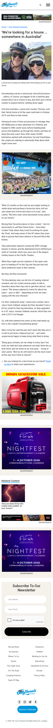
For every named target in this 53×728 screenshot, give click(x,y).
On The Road (13, 670)
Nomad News (13, 646)
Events (13, 661)
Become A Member (27, 709)
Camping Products (13, 675)
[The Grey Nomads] (10, 5)
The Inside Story (13, 665)
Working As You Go (39, 656)
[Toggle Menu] (48, 5)
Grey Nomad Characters (18, 27)
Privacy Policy (39, 675)
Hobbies (39, 651)
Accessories (13, 651)
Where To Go (13, 656)
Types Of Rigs (13, 680)
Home (4, 27)
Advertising (39, 661)
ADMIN (44, 721)
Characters (39, 646)
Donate (39, 670)
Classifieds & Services (39, 665)
